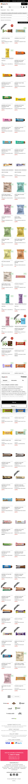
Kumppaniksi (23, 768)
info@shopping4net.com (14, 759)
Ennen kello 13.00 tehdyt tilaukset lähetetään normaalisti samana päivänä (14, 730)
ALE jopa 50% (6, 1)
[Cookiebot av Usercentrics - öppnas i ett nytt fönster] (21, 377)
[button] (26, 7)
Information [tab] (14, 380)
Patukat (12, 10)
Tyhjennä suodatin (23, 22)
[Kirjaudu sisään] (24, 7)
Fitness (8, 10)
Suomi (13, 780)
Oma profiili (8, 764)
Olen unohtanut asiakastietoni (11, 766)
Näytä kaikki (17, 696)
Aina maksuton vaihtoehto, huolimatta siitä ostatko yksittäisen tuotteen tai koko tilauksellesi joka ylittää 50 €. (14, 726)
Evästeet (5, 768)
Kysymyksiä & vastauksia (17, 764)
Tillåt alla (14, 402)
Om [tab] (23, 380)
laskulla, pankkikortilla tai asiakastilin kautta (14, 740)
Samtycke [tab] (5, 380)
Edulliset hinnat (5, 767)
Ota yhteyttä (22, 766)
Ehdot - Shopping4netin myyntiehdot (18, 767)
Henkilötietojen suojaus (13, 768)
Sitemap (19, 779)
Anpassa (13, 406)
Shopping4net (3, 10)
